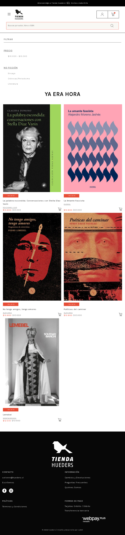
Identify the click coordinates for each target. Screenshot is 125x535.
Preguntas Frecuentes (76, 482)
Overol (67, 204)
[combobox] (62, 25)
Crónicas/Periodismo (18, 78)
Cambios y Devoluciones (77, 477)
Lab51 (80, 530)
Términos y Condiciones (14, 506)
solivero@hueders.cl (13, 477)
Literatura (12, 84)
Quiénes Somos (73, 487)
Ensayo (11, 73)
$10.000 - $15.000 (17, 56)
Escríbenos (8, 482)
